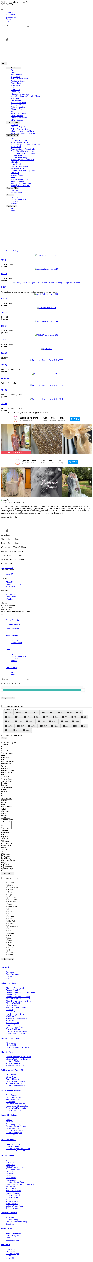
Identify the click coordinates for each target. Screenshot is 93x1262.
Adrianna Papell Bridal (14, 990)
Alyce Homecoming (13, 1097)
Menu (4, 63)
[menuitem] (49, 13)
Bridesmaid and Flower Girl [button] (12, 1070)
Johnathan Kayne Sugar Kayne (18, 1149)
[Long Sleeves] (8, 858)
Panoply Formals (12, 1193)
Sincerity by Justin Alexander (17, 1031)
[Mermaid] (7, 847)
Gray (10, 950)
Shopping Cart (11, 17)
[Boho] (7, 760)
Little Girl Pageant (13, 624)
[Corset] (8, 775)
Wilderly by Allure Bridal (15, 1033)
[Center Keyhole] (8, 772)
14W (19, 721)
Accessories (10, 972)
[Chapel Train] (6, 826)
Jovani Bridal (11, 1012)
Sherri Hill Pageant (13, 1135)
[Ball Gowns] (7, 758)
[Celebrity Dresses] (8, 770)
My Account (10, 15)
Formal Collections (13, 620)
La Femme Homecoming (15, 1104)
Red (10, 931)
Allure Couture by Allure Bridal (18, 997)
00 (19, 712)
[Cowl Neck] (7, 833)
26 (66, 717)
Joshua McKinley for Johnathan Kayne (21, 1184)
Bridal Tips (10, 1238)
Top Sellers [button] (5, 1245)
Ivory (10, 938)
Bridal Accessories (13, 974)
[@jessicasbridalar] (17, 461)
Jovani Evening (12, 1220)
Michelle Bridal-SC (13, 1063)
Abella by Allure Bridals (15, 988)
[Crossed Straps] (7, 781)
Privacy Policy (11, 586)
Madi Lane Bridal (12, 1016)
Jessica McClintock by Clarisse (18, 1047)
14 (9, 717)
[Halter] (7, 835)
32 (9, 721)
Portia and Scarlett (13, 1195)
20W (54, 721)
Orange (11, 933)
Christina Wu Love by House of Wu (19, 1059)
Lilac (10, 911)
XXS (56, 726)
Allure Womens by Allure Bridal (18, 1057)
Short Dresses (11, 1095)
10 (70, 712)
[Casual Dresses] (10, 751)
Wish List (9, 13)
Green (10, 890)
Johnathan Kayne (12, 1254)
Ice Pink (11, 916)
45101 (4, 403)
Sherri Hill (10, 1258)
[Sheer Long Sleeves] (8, 860)
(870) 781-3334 (7, 568)
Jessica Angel (11, 1180)
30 (84, 717)
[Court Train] (6, 828)
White (10, 955)
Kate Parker (10, 1186)
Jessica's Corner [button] (7, 1229)
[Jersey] (5, 817)
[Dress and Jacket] (7, 762)
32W (44, 726)
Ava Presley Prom (13, 1169)
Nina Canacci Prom (13, 1191)
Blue (10, 904)
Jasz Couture (11, 1178)
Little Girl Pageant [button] (8, 1140)
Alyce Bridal (11, 1043)
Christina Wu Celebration (15, 1081)
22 (47, 717)
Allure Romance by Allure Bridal (18, 1001)
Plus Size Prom (11, 1162)
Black (10, 947)
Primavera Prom (12, 1197)
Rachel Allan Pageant (14, 1133)
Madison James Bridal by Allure (18, 1018)
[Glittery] (4, 790)
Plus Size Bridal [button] (7, 1052)
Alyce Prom (10, 1165)
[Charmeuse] (5, 811)
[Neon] (4, 794)
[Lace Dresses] (7, 764)
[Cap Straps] (7, 865)
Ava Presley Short (13, 1099)
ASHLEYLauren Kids (14, 1146)
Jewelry (9, 976)
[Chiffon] (5, 813)
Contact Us (10, 574)
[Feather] (5, 815)
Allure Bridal (11, 994)
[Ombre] (4, 796)
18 (28, 717)
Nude (10, 940)
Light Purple (13, 914)
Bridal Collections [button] (8, 983)
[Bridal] (10, 747)
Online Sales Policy (13, 584)
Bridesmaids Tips (12, 1240)
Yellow (11, 882)
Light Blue (12, 899)
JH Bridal (9, 1010)
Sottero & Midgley (13, 1029)
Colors (8, 1175)
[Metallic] (4, 792)
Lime (10, 892)
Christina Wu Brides (13, 1003)
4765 (3, 339)
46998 (4, 365)
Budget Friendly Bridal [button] (10, 1038)
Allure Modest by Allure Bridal (18, 999)
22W (65, 721)
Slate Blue (12, 902)
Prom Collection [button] (7, 1156)
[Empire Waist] (7, 845)
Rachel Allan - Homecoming (17, 1106)
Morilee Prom (11, 1188)
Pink (10, 919)
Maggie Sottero (12, 1025)
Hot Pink (11, 921)
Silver (10, 952)
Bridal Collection (12, 629)
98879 (4, 312)
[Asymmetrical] (6, 824)
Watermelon (13, 926)
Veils (8, 978)
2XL (28, 730)
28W (21, 726)
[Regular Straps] (7, 867)
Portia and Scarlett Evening (16, 1222)
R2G (8, 1199)
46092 (4, 390)
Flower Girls (11, 1077)
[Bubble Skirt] (8, 768)
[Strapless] (7, 871)
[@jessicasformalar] (15, 419)
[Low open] (7, 785)
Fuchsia (11, 923)
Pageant (9, 1120)
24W (77, 721)
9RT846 (5, 378)
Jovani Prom (10, 1173)
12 (80, 712)
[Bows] (6, 805)
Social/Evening (11, 1217)
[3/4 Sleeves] (8, 856)
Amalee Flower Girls (14, 1079)
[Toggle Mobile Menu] (2, 614)
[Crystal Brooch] (6, 807)
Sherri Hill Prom (12, 1204)
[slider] (83, 690)
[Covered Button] (7, 779)
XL (17, 730)
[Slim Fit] (7, 850)
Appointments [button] (11, 668)
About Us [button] (10, 649)
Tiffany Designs (12, 1208)
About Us (9, 582)
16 (18, 717)
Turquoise (12, 897)
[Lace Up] (7, 783)
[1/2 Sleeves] (8, 854)
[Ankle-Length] (6, 822)
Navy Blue (12, 907)
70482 (4, 353)
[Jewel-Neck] (7, 839)
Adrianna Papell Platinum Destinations (20, 992)
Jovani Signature (12, 1128)
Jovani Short (10, 1102)
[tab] (49, 636)
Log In (8, 21)
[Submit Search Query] (28, 679)
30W (33, 726)
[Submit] (28, 26)
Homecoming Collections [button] (11, 1090)
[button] (13, 68)
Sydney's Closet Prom (14, 1206)
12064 (4, 298)
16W (31, 721)
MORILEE (10, 1020)
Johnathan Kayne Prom (15, 1182)
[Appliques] (6, 801)
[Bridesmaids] (10, 749)
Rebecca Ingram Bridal (14, 1027)
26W (10, 726)
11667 (4, 326)
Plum (10, 928)
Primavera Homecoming (15, 1110)
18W (42, 721)
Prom (8, 1160)
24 (56, 717)
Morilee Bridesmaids (14, 1083)
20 (37, 717)
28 (75, 717)
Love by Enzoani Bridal (15, 1014)
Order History (11, 597)
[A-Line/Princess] (7, 843)
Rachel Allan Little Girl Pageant (18, 1151)
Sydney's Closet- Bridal (15, 1065)
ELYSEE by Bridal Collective (17, 1007)
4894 (3, 260)
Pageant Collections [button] (9, 1115)
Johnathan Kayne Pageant (16, 1126)
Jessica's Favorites (13, 1233)
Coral (10, 935)
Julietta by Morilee (13, 1061)
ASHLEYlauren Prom (14, 1167)
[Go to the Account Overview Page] (2, 9)
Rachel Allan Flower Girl (15, 1086)
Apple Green (13, 887)
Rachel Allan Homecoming (16, 1108)
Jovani (8, 1256)
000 (9, 712)
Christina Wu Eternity (14, 1005)
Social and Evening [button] (9, 1213)
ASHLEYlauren (12, 1249)
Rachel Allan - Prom (13, 1201)
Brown (11, 945)
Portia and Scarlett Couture (16, 1130)
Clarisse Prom (11, 1171)
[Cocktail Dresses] (10, 753)
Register (9, 19)
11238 (4, 273)
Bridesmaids (11, 1075)
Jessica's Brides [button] (12, 636)
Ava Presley (10, 1251)
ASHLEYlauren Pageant (15, 1122)
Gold (10, 943)
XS (66, 726)
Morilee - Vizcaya (12, 1023)
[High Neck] (7, 837)
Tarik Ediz (10, 1224)
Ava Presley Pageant (14, 1124)
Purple (10, 909)
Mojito (10, 885)
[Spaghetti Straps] (7, 869)
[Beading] (6, 803)
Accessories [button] (5, 967)
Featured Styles (12, 251)
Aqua (10, 895)
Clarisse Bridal (11, 1045)
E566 (3, 287)
